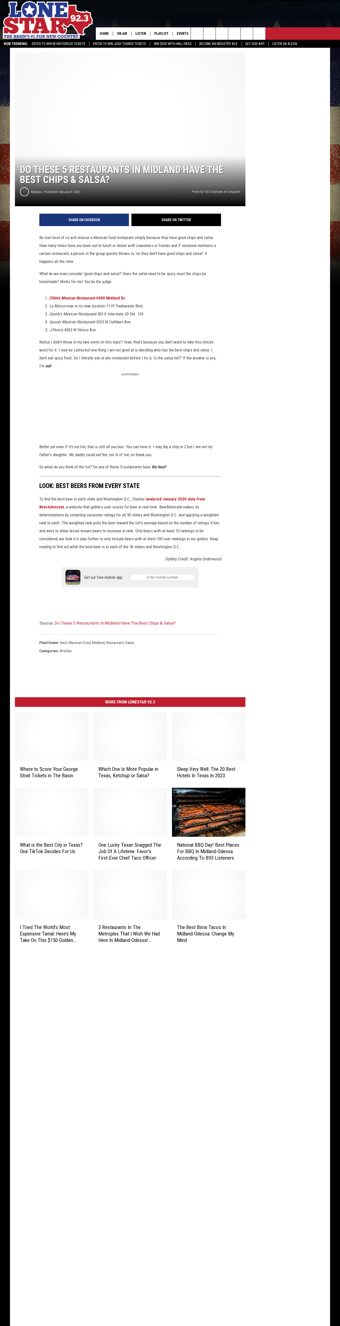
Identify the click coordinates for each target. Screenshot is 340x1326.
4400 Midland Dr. (87, 297)
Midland (98, 643)
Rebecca (36, 192)
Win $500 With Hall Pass (173, 44)
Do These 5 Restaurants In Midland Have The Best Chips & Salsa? (115, 623)
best (63, 643)
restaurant (115, 643)
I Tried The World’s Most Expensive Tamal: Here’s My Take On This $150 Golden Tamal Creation (48, 933)
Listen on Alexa (284, 44)
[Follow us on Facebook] (222, 33)
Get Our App (255, 44)
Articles (66, 651)
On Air (122, 34)
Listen (140, 34)
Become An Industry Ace (218, 44)
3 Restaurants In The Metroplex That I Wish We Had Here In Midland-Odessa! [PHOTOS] (129, 933)
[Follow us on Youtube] (247, 33)
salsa (129, 643)
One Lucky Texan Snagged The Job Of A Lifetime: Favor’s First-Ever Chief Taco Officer (129, 851)
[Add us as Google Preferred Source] (209, 33)
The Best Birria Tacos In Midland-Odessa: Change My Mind (205, 933)
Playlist (161, 34)
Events (182, 34)
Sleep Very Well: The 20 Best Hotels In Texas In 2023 (206, 772)
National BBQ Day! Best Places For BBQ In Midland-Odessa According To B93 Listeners (208, 851)
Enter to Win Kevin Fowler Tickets (58, 44)
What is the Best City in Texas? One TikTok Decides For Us (51, 848)
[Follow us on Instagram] (234, 33)
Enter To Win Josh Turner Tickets (119, 44)
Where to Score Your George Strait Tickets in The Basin (49, 772)
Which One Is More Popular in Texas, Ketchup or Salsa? (128, 772)
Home (104, 34)
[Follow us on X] (259, 33)
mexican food (80, 643)
